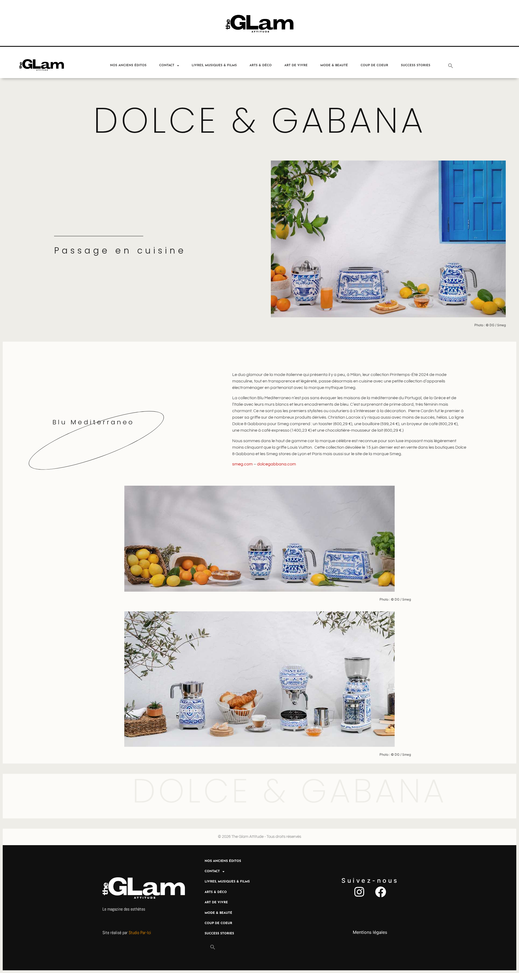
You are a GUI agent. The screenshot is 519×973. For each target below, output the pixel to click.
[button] (451, 65)
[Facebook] (381, 892)
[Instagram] (359, 892)
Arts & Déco (260, 65)
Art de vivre (296, 65)
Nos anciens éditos (128, 65)
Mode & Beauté (334, 65)
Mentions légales (370, 932)
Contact (166, 65)
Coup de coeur (374, 65)
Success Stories (415, 65)
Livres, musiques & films (214, 65)
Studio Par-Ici (140, 932)
